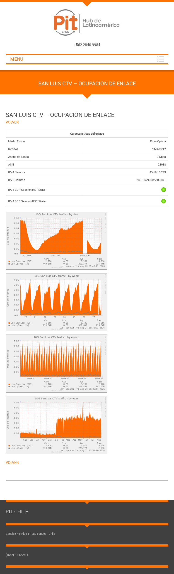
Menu (16, 59)
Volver (12, 122)
